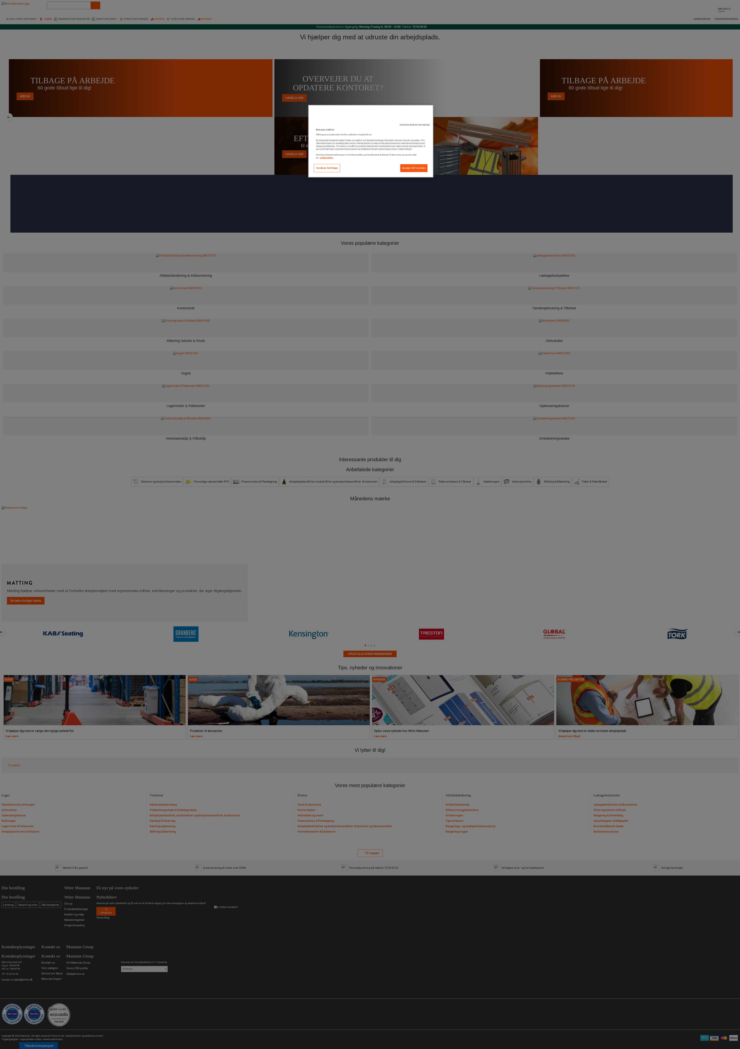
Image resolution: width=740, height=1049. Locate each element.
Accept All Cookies (414, 168)
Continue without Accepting (415, 125)
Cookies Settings (327, 168)
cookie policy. (326, 158)
